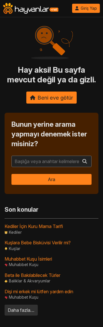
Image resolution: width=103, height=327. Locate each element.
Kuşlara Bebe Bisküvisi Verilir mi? (38, 242)
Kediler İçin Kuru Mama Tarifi (34, 226)
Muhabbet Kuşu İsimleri (28, 259)
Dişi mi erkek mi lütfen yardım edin (39, 291)
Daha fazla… (21, 310)
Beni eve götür (55, 97)
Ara (51, 179)
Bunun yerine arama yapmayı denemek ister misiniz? (49, 134)
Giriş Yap (89, 8)
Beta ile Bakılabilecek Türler (32, 275)
